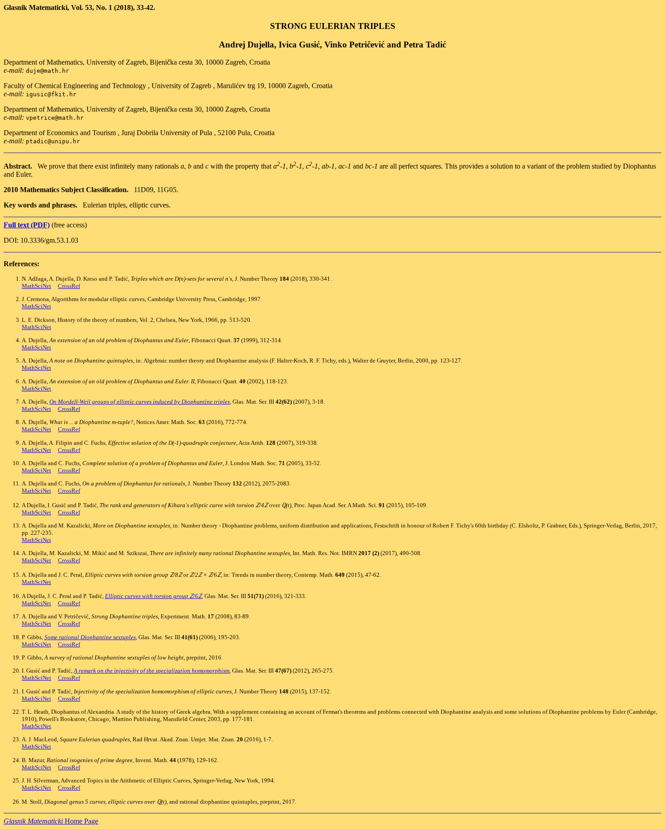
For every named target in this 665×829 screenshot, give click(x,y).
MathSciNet (36, 286)
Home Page (51, 821)
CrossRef (69, 286)
